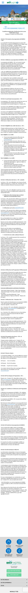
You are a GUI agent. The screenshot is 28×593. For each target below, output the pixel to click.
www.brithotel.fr (8, 139)
